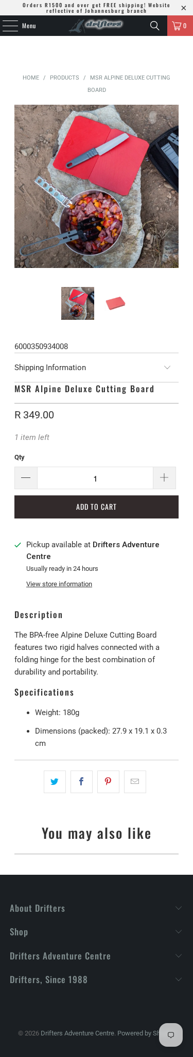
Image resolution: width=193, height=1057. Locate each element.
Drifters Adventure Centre (77, 1033)
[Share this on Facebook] (82, 782)
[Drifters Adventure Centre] (96, 25)
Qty (19, 457)
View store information (59, 584)
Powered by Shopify (146, 1033)
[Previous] (22, 188)
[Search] (155, 25)
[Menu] (4, 25)
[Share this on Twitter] (55, 782)
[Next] (171, 188)
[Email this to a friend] (135, 782)
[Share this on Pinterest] (108, 782)
